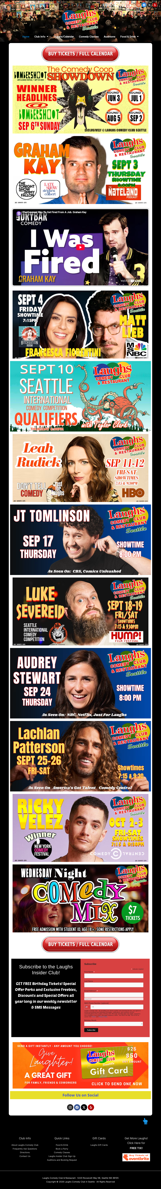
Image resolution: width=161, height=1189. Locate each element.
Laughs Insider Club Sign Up (62, 1156)
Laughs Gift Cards (99, 1145)
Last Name (88, 981)
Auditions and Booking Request (62, 1160)
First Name (89, 972)
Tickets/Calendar (63, 36)
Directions (25, 1152)
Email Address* (91, 991)
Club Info (39, 36)
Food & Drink (128, 36)
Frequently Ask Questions (25, 1148)
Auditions (109, 36)
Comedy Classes (89, 36)
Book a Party (62, 1148)
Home (25, 36)
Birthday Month (90, 1020)
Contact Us (24, 1156)
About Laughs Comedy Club (24, 1145)
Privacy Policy (103, 1016)
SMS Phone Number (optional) (96, 1003)
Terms (94, 1016)
